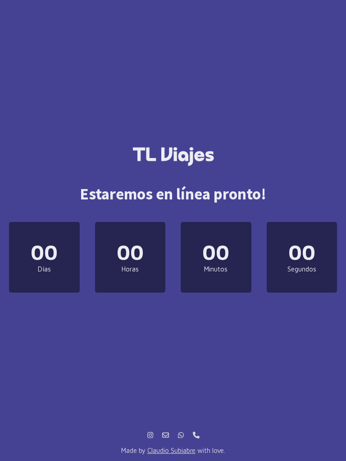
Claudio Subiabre (171, 450)
